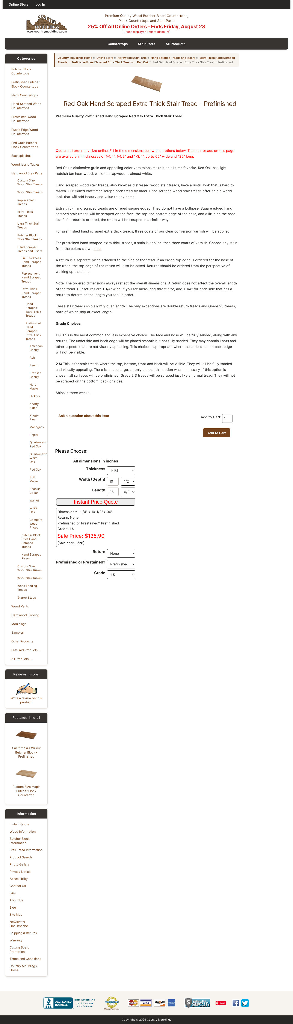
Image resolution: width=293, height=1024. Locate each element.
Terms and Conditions (25, 959)
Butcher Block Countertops (21, 71)
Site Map (16, 914)
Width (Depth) (92, 479)
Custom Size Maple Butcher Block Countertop (26, 791)
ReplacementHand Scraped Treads (31, 277)
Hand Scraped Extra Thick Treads (33, 309)
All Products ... (21, 659)
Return (99, 551)
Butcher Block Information (20, 840)
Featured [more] (26, 718)
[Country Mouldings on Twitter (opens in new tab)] (245, 1003)
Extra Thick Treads (25, 213)
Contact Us (18, 886)
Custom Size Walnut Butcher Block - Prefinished (26, 752)
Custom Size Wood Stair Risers (29, 568)
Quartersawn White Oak (37, 458)
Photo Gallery (19, 864)
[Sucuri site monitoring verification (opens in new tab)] (197, 1003)
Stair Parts (146, 44)
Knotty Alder (34, 405)
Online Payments (111, 1009)
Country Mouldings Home (23, 968)
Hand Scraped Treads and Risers (29, 249)
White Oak (34, 510)
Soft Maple (34, 479)
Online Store (19, 4)
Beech (34, 365)
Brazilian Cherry (35, 375)
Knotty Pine (34, 417)
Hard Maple (34, 386)
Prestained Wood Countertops (23, 119)
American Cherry (36, 348)
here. (97, 248)
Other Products (22, 641)
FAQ (13, 893)
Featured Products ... (26, 650)
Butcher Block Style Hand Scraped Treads (31, 540)
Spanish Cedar (35, 490)
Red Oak (35, 469)
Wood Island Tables (25, 164)
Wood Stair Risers (29, 578)
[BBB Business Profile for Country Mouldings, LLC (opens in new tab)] (70, 1003)
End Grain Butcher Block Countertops (24, 145)
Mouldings (18, 624)
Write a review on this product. (26, 700)
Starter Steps (26, 597)
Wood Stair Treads (30, 192)
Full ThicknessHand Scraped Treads (31, 261)
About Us (16, 900)
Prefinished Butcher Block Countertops (25, 84)
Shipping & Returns (23, 933)
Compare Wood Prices (36, 523)
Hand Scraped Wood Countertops (26, 106)
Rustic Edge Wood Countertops (24, 132)
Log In (40, 4)
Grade (99, 573)
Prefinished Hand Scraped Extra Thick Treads (33, 331)
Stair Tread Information (26, 850)
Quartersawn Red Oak (37, 444)
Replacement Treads (26, 202)
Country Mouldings (159, 1019)
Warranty (16, 940)
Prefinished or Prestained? (80, 562)
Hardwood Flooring (25, 615)
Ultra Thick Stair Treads (28, 225)
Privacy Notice (20, 871)
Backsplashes (21, 155)
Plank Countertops (24, 95)
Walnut (34, 500)
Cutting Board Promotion (19, 949)
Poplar (34, 434)
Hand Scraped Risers (31, 556)
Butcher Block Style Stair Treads (29, 237)
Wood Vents (20, 606)
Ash (32, 357)
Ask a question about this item (83, 416)
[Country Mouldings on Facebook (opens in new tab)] (236, 1003)
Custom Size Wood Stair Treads (30, 182)
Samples (17, 632)
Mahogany (37, 427)
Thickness (95, 469)
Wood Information (23, 831)
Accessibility (19, 879)
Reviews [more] (26, 674)
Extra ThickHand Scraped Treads (31, 292)
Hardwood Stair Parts (26, 173)
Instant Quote (19, 824)
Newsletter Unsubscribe (19, 924)
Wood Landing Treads (27, 587)
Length (98, 490)
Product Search (21, 857)
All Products (176, 44)
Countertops (118, 44)
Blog (13, 907)
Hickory (35, 396)
